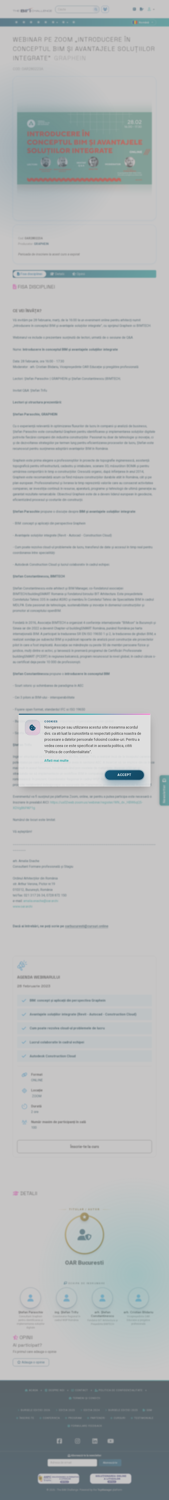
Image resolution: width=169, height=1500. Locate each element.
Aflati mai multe (56, 761)
